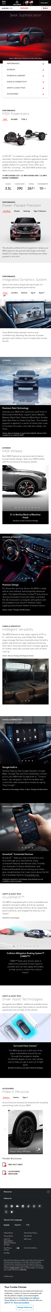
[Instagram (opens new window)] (6, 1206)
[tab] (5, 119)
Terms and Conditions (21, 1303)
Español (18, 1225)
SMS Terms (27, 1239)
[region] (25, 1297)
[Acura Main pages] (17, 3)
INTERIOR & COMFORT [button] (16, 76)
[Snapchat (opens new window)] (11, 1211)
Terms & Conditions (30, 1248)
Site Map (7, 1253)
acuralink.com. (33, 875)
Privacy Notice (8, 1236)
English (6, 1225)
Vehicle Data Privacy (30, 1233)
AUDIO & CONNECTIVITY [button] (17, 82)
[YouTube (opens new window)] (17, 1206)
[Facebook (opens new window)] (11, 1206)
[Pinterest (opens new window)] (39, 1206)
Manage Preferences (24, 1307)
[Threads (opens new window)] (34, 1206)
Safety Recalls (8, 1233)
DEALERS (44, 3)
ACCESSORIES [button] (12, 94)
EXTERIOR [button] (11, 70)
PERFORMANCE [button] (13, 63)
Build (45, 8)
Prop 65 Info (28, 1236)
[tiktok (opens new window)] (28, 1206)
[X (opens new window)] (6, 1211)
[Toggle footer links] (48, 1191)
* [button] (11, 155)
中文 (28, 1225)
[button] (3, 381)
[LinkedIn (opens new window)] (23, 1206)
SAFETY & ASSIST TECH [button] (16, 88)
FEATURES (24, 8)
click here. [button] (23, 1270)
